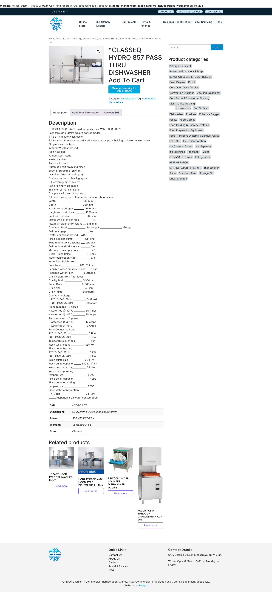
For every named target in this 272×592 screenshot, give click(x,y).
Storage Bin (206, 173)
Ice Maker (193, 151)
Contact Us (214, 11)
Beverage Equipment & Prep (186, 71)
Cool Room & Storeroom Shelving (189, 98)
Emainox (191, 114)
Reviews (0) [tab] (111, 112)
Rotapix (143, 585)
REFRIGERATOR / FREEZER (185, 167)
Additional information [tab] (85, 112)
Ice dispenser (203, 146)
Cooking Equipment (208, 92)
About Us (166, 11)
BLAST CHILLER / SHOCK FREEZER (190, 76)
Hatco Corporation (194, 141)
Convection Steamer (181, 92)
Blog (219, 21)
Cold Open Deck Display (184, 87)
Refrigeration (202, 157)
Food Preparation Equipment (186, 130)
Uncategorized (178, 178)
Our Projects (129, 21)
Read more (61, 486)
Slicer (172, 173)
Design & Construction (177, 21)
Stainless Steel (187, 173)
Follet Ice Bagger (209, 114)
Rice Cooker (211, 167)
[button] (98, 51)
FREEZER (174, 141)
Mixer (205, 151)
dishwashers (90, 38)
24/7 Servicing (203, 21)
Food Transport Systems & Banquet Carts (194, 135)
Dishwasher (176, 114)
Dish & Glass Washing (69, 38)
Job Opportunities (189, 11)
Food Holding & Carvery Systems (189, 125)
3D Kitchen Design (103, 23)
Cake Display (177, 82)
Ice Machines (177, 151)
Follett (173, 119)
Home (52, 38)
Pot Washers (201, 108)
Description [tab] (60, 112)
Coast (191, 82)
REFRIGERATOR (178, 162)
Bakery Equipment (180, 66)
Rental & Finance (146, 23)
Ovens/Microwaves (180, 157)
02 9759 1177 (60, 11)
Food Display (187, 119)
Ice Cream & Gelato (181, 146)
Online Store (83, 23)
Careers (113, 562)
